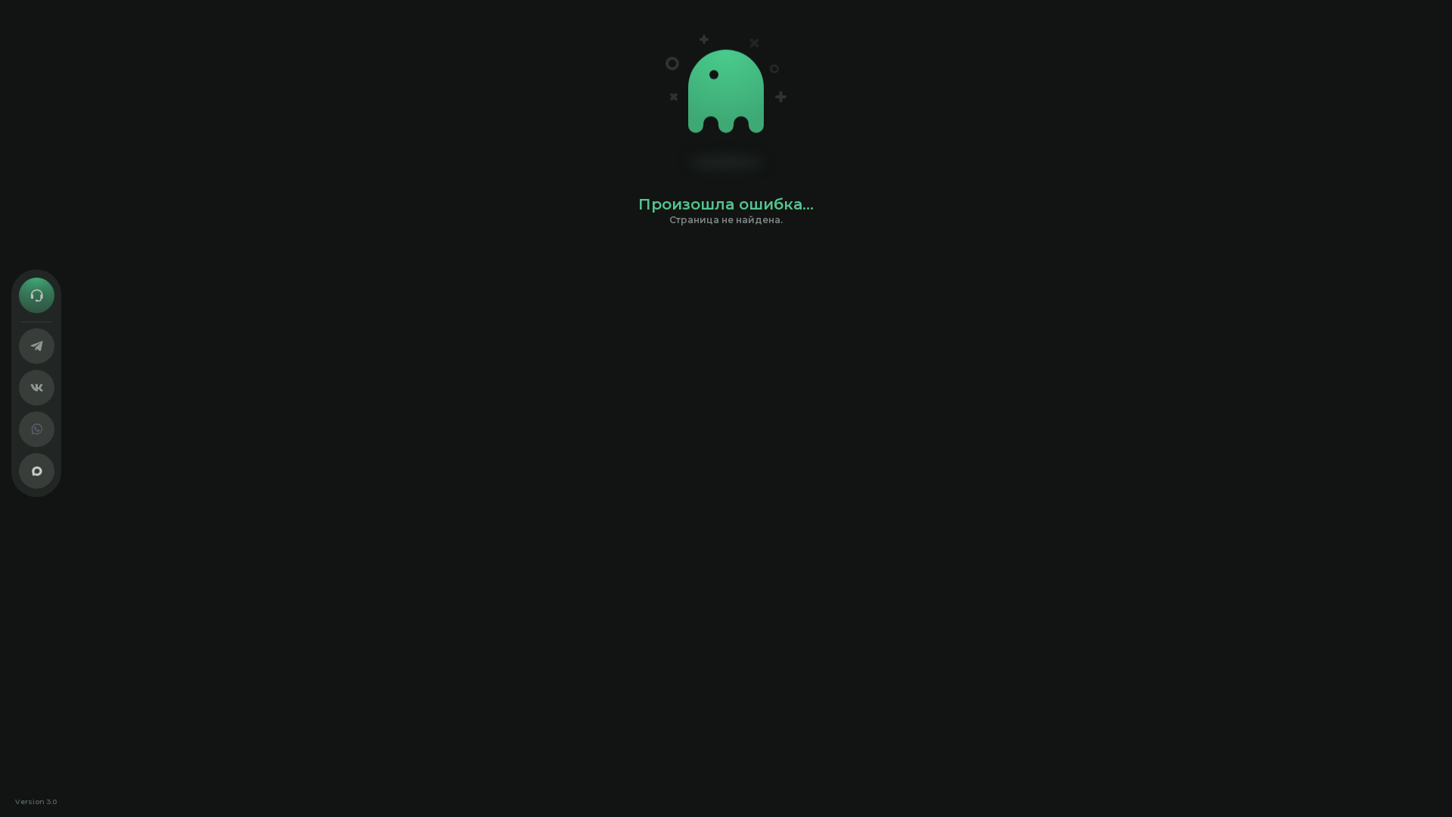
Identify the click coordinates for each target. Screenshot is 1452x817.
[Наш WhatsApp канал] (36, 429)
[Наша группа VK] (36, 387)
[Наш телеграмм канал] (36, 346)
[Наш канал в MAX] (36, 471)
